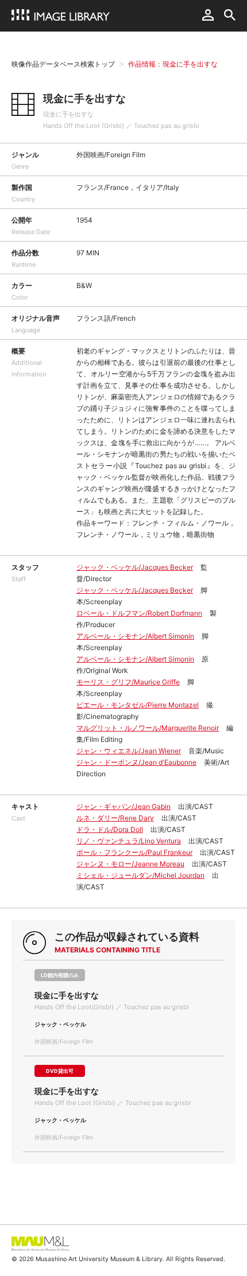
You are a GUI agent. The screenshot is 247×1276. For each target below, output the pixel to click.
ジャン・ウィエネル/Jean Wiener (128, 750)
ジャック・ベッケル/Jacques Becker (134, 567)
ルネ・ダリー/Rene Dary (115, 818)
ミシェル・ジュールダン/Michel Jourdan (140, 875)
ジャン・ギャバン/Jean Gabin (123, 806)
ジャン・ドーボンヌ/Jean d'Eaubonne (136, 762)
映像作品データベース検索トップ (63, 64)
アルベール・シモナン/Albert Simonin (135, 636)
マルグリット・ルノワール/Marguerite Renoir (147, 727)
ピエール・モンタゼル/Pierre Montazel (137, 705)
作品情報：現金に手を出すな (173, 64)
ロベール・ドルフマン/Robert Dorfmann (139, 613)
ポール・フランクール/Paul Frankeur (134, 852)
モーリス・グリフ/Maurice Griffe (128, 682)
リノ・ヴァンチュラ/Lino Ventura (128, 841)
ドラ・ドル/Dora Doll (109, 829)
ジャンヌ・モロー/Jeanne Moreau (130, 863)
